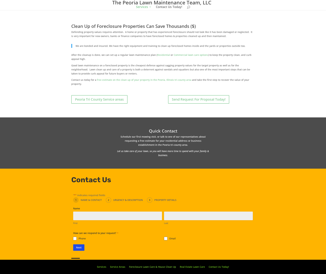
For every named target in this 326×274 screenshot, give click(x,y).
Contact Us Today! (169, 7)
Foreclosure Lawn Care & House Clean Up (152, 266)
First (75, 223)
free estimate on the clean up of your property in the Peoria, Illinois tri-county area (144, 79)
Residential (163, 54)
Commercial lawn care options (191, 54)
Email (172, 238)
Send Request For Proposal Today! (198, 99)
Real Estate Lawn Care (192, 266)
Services (142, 7)
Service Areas (117, 266)
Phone (82, 238)
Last (166, 223)
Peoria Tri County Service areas (99, 99)
